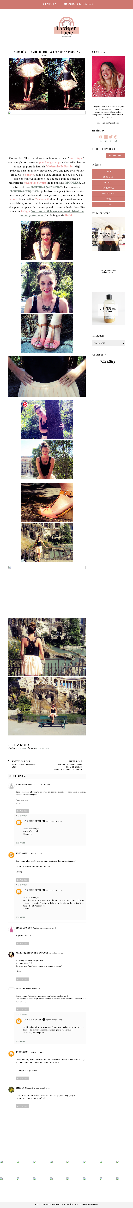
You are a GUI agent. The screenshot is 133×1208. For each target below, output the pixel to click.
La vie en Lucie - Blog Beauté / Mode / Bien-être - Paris (60, 1205)
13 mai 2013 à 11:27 (54, 1020)
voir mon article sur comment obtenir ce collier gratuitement (52, 213)
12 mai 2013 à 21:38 (48, 928)
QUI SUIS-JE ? (49, 4)
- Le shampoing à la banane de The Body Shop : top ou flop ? (108, 310)
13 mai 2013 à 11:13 (34, 988)
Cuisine (108, 171)
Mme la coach (24, 1087)
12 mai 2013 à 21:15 (36, 853)
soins (108, 204)
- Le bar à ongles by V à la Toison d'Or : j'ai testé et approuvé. (108, 235)
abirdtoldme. (24, 784)
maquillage (108, 193)
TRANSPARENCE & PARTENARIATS (77, 4)
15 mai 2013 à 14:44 (36, 1052)
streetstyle (45, 748)
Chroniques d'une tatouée (32, 952)
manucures (108, 188)
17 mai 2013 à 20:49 (42, 1088)
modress (38, 748)
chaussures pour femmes (46, 187)
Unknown (22, 853)
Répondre (22, 811)
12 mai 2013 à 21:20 (54, 821)
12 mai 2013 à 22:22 (57, 953)
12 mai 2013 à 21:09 (42, 784)
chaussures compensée (24, 191)
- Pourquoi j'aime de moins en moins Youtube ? (108, 271)
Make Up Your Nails (27, 927)
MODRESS (72, 182)
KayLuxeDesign (93, 1205)
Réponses (22, 816)
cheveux (108, 182)
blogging (108, 177)
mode (108, 199)
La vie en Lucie (32, 821)
